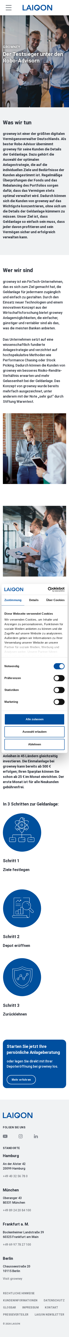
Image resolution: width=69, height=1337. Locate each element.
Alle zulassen (35, 719)
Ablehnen (34, 744)
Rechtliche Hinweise (19, 1293)
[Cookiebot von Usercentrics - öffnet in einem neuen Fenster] (49, 589)
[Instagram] (20, 1136)
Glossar (9, 1307)
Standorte (11, 1148)
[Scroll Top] (58, 1327)
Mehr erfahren (21, 1079)
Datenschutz (54, 1300)
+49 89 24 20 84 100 (17, 1210)
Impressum (30, 1307)
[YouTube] (5, 1136)
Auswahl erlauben (34, 731)
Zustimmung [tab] (12, 600)
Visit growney (12, 1278)
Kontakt (51, 1307)
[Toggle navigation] (6, 7)
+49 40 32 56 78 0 (15, 1176)
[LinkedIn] (36, 1136)
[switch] (59, 678)
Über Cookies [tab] (55, 600)
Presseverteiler (16, 1314)
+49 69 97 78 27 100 (17, 1244)
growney (11, 47)
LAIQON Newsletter (49, 1314)
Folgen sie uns (14, 1127)
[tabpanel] (34, 61)
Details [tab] (34, 600)
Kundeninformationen (20, 1300)
